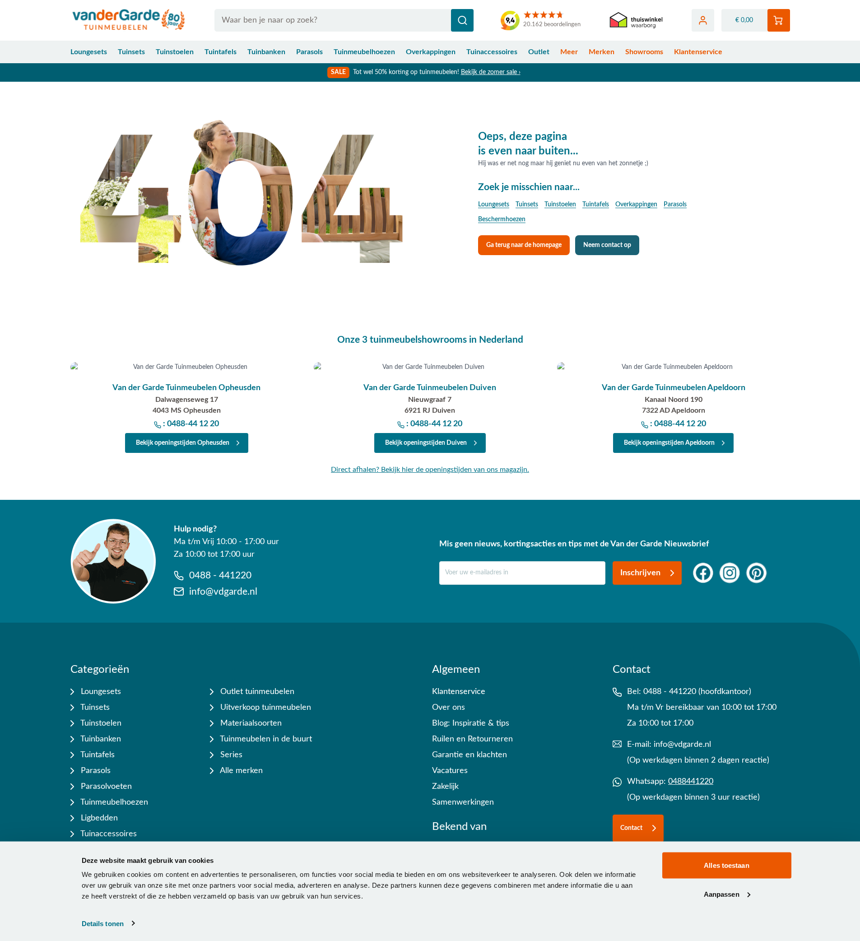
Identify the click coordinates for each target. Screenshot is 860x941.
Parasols (309, 52)
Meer (569, 52)
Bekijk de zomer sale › (491, 72)
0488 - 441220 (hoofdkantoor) (697, 692)
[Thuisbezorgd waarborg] (636, 20)
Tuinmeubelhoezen (364, 52)
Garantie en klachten (469, 755)
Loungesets (88, 52)
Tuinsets (131, 52)
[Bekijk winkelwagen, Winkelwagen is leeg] (778, 20)
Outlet (538, 52)
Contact (631, 828)
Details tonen (103, 923)
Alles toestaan (726, 865)
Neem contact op (607, 245)
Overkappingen (431, 52)
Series (230, 755)
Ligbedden (98, 818)
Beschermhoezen (501, 219)
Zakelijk (445, 787)
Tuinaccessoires (491, 52)
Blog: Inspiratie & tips (470, 723)
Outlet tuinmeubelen (256, 692)
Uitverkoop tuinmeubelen (264, 707)
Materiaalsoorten (250, 723)
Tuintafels (221, 52)
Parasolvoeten (105, 787)
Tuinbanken (266, 52)
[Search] (462, 20)
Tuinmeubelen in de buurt (265, 739)
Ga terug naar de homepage (524, 245)
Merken (601, 52)
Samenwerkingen (463, 802)
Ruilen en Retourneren (472, 739)
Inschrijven (640, 573)
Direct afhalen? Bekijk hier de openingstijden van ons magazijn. (430, 469)
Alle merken (240, 771)
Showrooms (644, 52)
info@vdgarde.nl (682, 745)
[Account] (703, 20)
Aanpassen (721, 894)
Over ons (448, 707)
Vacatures (450, 771)
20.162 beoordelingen (552, 25)
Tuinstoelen (175, 52)
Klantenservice (698, 52)
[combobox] (344, 20)
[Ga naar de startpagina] (128, 20)
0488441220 (690, 782)
